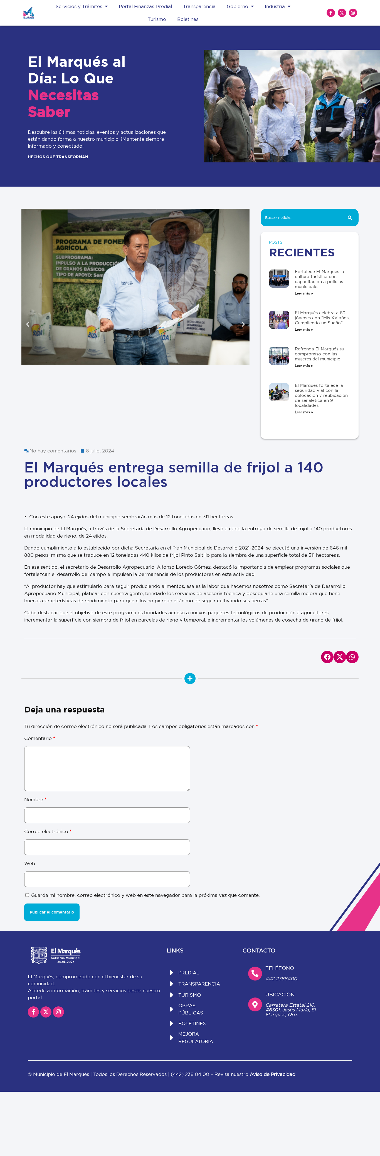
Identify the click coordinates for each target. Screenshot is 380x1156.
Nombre (35, 799)
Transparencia (199, 6)
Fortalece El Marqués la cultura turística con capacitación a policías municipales (319, 279)
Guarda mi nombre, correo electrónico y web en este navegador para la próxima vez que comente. (145, 895)
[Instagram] (353, 13)
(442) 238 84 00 (191, 1074)
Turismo (157, 19)
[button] (27, 323)
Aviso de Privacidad (272, 1074)
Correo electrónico (47, 831)
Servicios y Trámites (79, 6)
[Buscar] (350, 217)
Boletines (187, 19)
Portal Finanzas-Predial (145, 6)
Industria (275, 6)
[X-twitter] (342, 13)
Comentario (39, 738)
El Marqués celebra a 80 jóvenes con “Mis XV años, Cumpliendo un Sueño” (322, 317)
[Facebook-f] (331, 13)
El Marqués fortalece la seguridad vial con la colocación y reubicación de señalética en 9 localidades (321, 395)
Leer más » (304, 293)
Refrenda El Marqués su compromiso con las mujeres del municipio (319, 354)
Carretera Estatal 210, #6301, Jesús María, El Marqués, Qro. (290, 1009)
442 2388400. (281, 978)
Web (29, 863)
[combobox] (301, 217)
